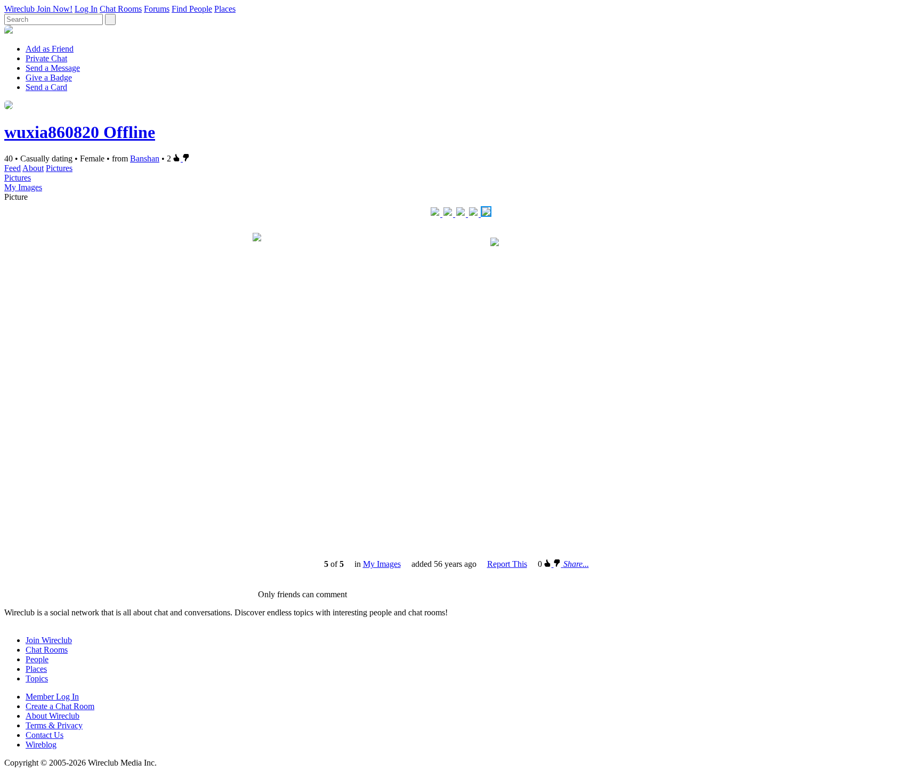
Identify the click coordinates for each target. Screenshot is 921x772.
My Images (23, 187)
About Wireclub (52, 715)
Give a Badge (49, 77)
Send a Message (53, 67)
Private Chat (46, 58)
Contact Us (44, 735)
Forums (156, 8)
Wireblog (41, 744)
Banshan (144, 158)
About (33, 168)
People (37, 659)
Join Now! (54, 8)
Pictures (59, 168)
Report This (507, 563)
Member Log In (52, 696)
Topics (37, 678)
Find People (192, 8)
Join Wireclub (49, 640)
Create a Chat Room (60, 706)
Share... (576, 563)
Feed (12, 168)
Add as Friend (50, 48)
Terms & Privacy (54, 725)
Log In (86, 8)
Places (225, 8)
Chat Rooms (121, 8)
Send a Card (46, 87)
